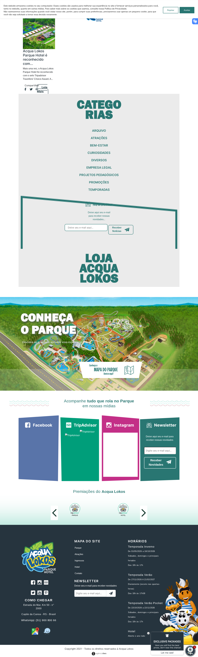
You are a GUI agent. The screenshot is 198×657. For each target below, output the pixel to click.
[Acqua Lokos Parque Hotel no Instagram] (39, 583)
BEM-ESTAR (99, 145)
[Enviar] (111, 593)
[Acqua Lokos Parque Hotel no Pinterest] (46, 593)
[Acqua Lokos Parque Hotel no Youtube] (39, 593)
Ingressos (79, 560)
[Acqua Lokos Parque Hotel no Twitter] (33, 593)
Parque (78, 548)
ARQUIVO (99, 130)
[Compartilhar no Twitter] (30, 89)
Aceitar (187, 10)
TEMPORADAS (99, 189)
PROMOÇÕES (99, 182)
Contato (78, 573)
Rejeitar (170, 10)
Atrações (79, 554)
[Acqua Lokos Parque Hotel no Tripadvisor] (46, 583)
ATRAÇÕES (99, 138)
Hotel (77, 567)
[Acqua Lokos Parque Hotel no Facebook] (33, 583)
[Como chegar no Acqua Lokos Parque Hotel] (35, 633)
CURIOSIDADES (99, 153)
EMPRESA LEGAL (99, 167)
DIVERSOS (99, 160)
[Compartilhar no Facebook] (24, 89)
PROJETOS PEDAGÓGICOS (99, 175)
